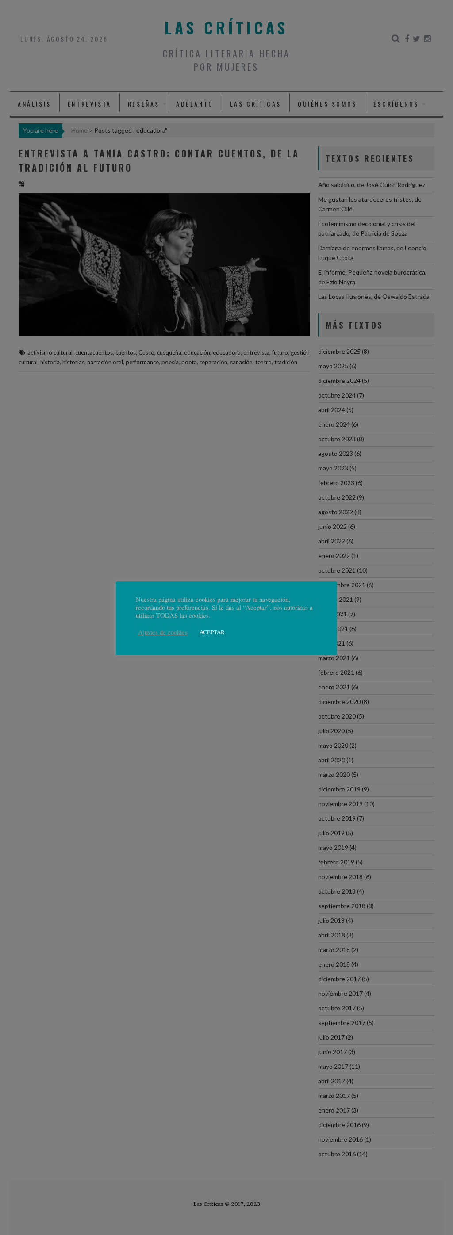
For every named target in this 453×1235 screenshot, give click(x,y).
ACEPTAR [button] (212, 632)
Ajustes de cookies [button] (163, 632)
